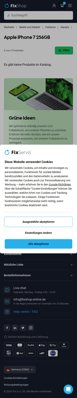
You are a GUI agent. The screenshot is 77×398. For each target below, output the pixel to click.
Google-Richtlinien (60, 184)
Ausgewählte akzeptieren (38, 221)
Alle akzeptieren (38, 243)
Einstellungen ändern (38, 232)
